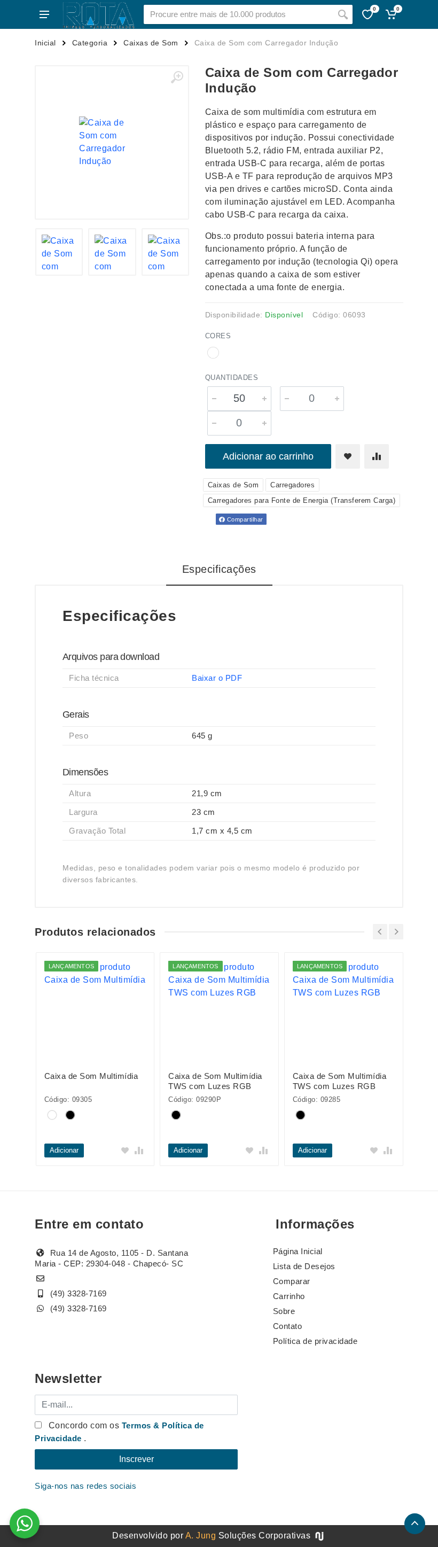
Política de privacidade (315, 1341)
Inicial (45, 42)
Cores (218, 336)
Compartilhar (244, 519)
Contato (287, 1326)
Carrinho (289, 1296)
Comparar (291, 1281)
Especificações (219, 569)
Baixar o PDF (217, 677)
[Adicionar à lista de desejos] (347, 456)
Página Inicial (298, 1251)
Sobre (284, 1311)
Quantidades (232, 378)
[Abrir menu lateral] (44, 14)
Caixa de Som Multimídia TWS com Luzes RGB (215, 1081)
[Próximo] (396, 931)
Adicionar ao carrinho (268, 456)
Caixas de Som (150, 42)
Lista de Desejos (304, 1266)
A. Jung (200, 1535)
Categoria (90, 42)
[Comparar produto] (376, 456)
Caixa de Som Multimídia (91, 1075)
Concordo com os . (119, 1432)
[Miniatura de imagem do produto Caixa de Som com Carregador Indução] (59, 252)
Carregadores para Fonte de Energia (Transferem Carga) (302, 500)
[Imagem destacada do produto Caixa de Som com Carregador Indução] (111, 142)
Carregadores (292, 485)
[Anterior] (380, 931)
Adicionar (64, 1150)
